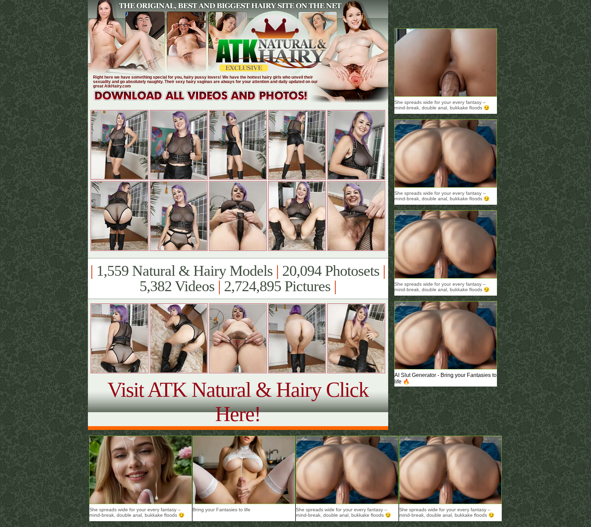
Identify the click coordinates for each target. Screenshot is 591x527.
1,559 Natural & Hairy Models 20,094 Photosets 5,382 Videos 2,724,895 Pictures (237, 278)
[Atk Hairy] (207, 101)
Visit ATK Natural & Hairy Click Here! (237, 401)
